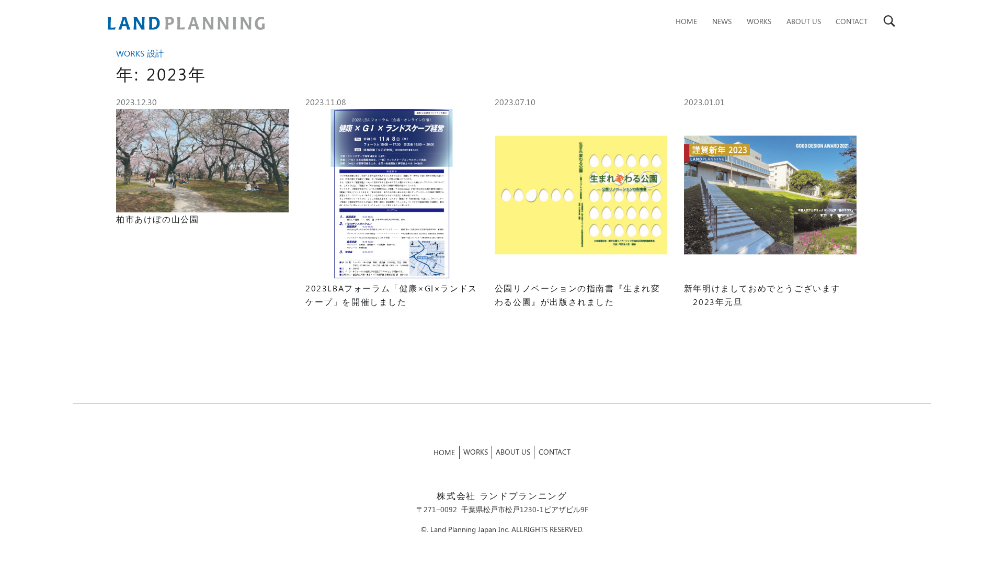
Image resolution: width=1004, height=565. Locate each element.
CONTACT (852, 21)
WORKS (759, 21)
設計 (155, 53)
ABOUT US (803, 21)
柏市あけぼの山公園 (157, 218)
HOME (686, 21)
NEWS (722, 21)
